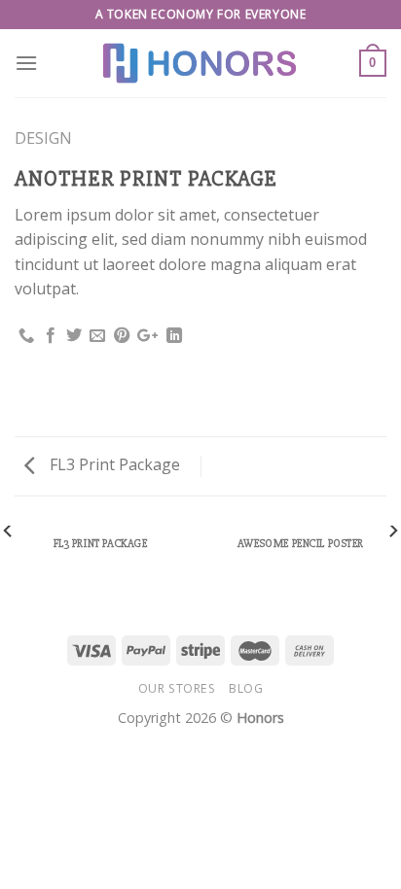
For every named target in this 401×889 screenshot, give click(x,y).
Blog (246, 688)
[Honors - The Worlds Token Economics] (201, 63)
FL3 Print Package (113, 464)
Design (43, 138)
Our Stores (177, 688)
